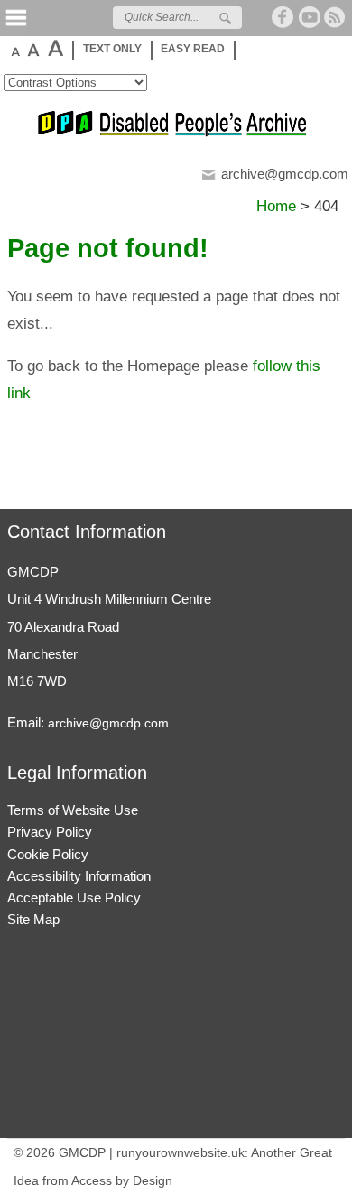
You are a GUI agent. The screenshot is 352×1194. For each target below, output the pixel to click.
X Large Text (54, 48)
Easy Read (193, 48)
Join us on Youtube (309, 17)
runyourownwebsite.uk (180, 1152)
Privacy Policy (49, 831)
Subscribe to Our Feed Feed (335, 17)
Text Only (112, 48)
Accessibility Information (79, 876)
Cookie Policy (47, 854)
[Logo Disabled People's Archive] (176, 133)
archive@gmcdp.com (284, 173)
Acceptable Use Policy (74, 897)
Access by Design (121, 1180)
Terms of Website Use (72, 810)
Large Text (32, 48)
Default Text (14, 48)
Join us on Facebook (283, 17)
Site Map (33, 919)
